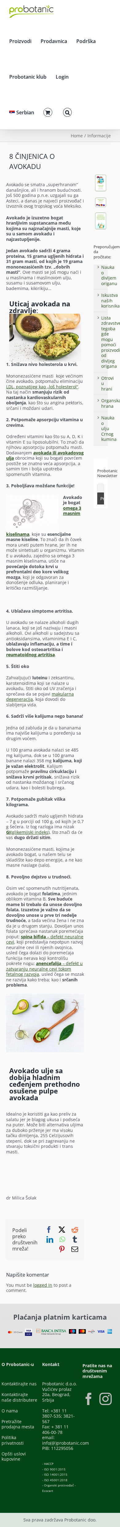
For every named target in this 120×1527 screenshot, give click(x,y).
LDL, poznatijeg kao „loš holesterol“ (42, 387)
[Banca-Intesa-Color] (51, 1331)
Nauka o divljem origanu (109, 275)
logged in (42, 1285)
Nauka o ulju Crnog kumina (109, 428)
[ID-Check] (15, 1333)
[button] (67, 111)
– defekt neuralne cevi (44, 939)
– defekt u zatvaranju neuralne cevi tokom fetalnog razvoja (44, 968)
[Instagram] (105, 1399)
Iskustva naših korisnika (110, 300)
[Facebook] (88, 1399)
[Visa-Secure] (28, 1331)
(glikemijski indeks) (28, 832)
